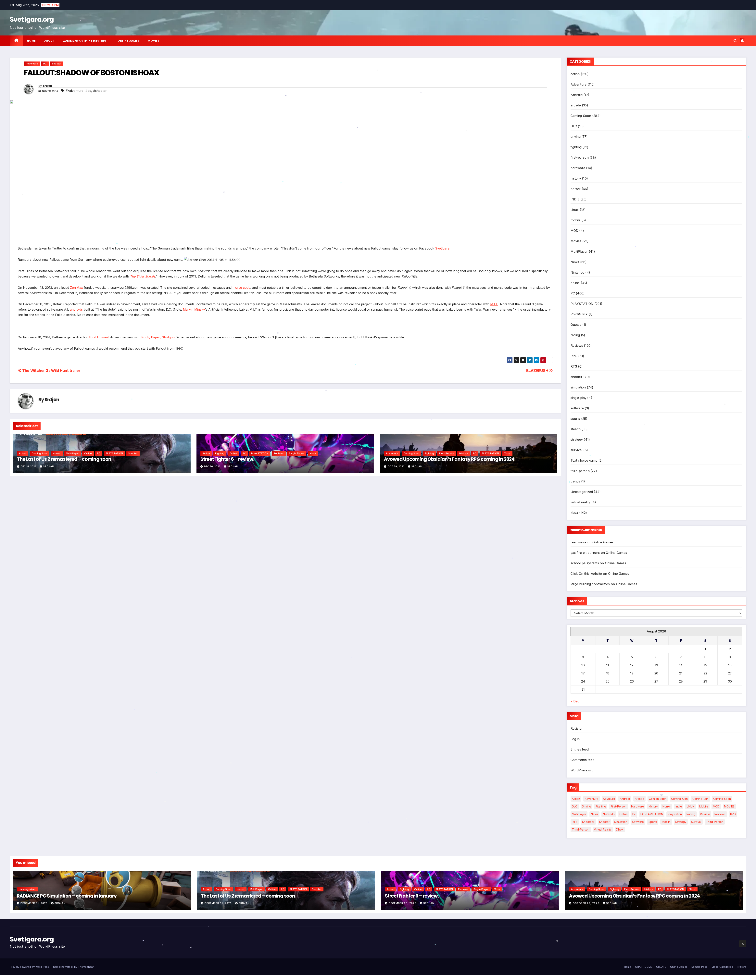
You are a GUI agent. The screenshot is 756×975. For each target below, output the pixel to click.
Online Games (128, 41)
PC (45, 63)
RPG (574, 356)
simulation (578, 387)
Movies (153, 41)
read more (578, 542)
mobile (576, 220)
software (577, 408)
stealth (576, 429)
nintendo (609, 814)
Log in (575, 739)
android (625, 798)
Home (31, 41)
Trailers (741, 966)
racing (575, 335)
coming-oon (679, 798)
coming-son (700, 798)
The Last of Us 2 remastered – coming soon (64, 459)
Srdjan (47, 86)
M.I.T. (494, 304)
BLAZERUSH (537, 370)
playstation (675, 814)
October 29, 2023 (586, 903)
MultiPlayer (72, 453)
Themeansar (86, 966)
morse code (241, 288)
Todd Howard (99, 337)
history (463, 453)
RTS (574, 366)
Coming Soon (39, 453)
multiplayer (579, 814)
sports (575, 419)
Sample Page (699, 966)
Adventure (32, 63)
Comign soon (657, 798)
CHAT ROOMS (643, 966)
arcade (576, 105)
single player (296, 453)
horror (57, 453)
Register (577, 728)
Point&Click (579, 314)
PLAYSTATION (114, 453)
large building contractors (590, 584)
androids (76, 309)
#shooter (100, 91)
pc (634, 814)
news (594, 814)
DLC (574, 126)
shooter (56, 63)
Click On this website (586, 574)
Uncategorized (582, 492)
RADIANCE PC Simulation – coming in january (67, 896)
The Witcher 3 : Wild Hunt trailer (50, 370)
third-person (580, 471)
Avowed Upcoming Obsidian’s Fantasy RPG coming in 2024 (449, 459)
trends (575, 481)
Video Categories (722, 966)
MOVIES (729, 806)
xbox (313, 453)
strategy (577, 439)
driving (576, 137)
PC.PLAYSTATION (651, 814)
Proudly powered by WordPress (30, 966)
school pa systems (585, 563)
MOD (574, 231)
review (705, 814)
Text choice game (584, 460)
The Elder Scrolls (142, 276)
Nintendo (578, 272)
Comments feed (583, 760)
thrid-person (580, 829)
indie (679, 806)
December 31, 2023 (34, 903)
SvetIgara (442, 248)
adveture (609, 798)
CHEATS (661, 966)
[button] (735, 41)
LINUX (691, 806)
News (575, 262)
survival (577, 450)
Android (577, 95)
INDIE (575, 199)
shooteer (588, 821)
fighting (219, 453)
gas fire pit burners (585, 553)
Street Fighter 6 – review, (227, 459)
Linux (575, 210)
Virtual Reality (602, 829)
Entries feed (580, 749)
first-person (446, 453)
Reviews (279, 453)
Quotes (576, 325)
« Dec (575, 701)
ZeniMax (76, 288)
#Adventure (74, 91)
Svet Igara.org (32, 19)
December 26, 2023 (403, 903)
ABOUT (49, 41)
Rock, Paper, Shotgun (158, 337)
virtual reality (580, 502)
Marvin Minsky (194, 309)
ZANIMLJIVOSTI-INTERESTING (85, 41)
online (88, 453)
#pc (88, 91)
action (22, 453)
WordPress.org (582, 770)
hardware (578, 168)
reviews (719, 814)
